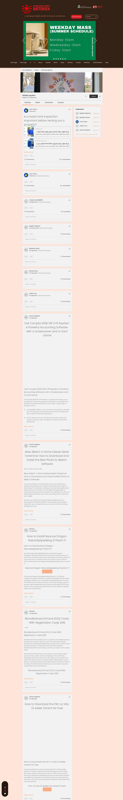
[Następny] (95, 40)
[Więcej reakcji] (31, 156)
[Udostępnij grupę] (100, 96)
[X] (5, 784)
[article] (47, 138)
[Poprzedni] (23, 40)
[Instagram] (5, 791)
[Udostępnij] (69, 109)
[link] (28, 102)
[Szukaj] (86, 96)
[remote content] (47, 340)
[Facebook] (5, 787)
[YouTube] (5, 794)
